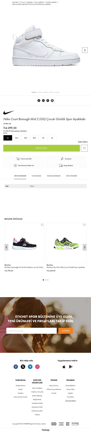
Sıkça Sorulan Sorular (20, 397)
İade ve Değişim (37, 388)
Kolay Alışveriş (53, 385)
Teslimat (37, 415)
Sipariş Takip (70, 389)
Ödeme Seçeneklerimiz (54, 389)
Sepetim (70, 393)
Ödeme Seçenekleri (53, 176)
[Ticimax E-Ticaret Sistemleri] (45, 430)
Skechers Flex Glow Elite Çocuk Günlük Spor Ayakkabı (66, 267)
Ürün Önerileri (71, 176)
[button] (43, 279)
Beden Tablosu (83, 142)
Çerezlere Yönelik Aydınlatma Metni (37, 405)
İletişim (21, 389)
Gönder (66, 330)
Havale (54, 393)
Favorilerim (70, 397)
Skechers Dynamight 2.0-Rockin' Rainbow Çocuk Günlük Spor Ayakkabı (24, 267)
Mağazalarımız (20, 385)
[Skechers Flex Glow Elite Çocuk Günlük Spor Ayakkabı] (66, 243)
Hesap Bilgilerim (70, 385)
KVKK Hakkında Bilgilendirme (37, 397)
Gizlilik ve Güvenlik (37, 392)
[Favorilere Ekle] (84, 148)
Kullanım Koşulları (37, 411)
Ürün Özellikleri (20, 176)
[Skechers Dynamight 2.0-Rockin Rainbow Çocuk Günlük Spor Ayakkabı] (24, 243)
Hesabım (20, 393)
